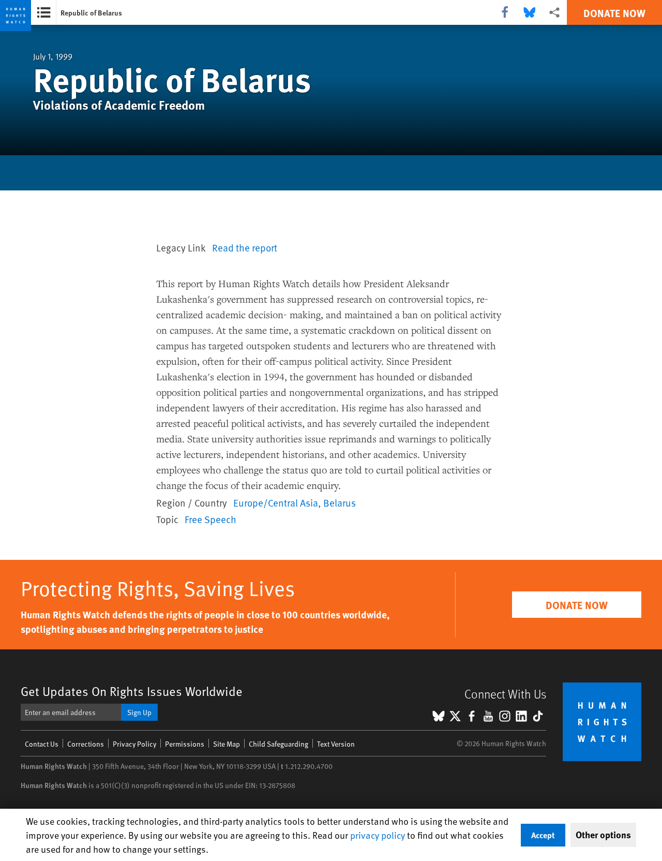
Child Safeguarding (278, 744)
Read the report (244, 247)
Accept (543, 835)
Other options (603, 834)
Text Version (336, 744)
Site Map (226, 744)
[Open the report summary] (43, 12)
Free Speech (210, 519)
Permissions (184, 744)
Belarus (339, 502)
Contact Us (41, 744)
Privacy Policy (134, 744)
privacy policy (377, 834)
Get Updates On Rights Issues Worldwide (132, 691)
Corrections (85, 744)
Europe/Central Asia (275, 502)
